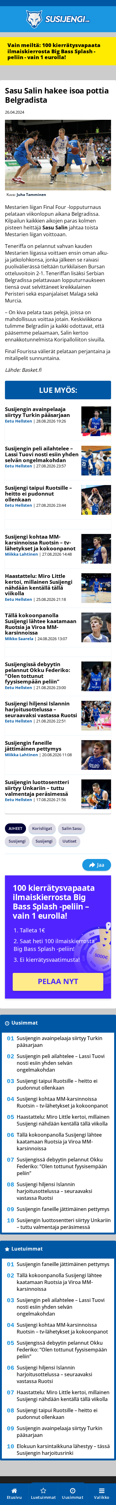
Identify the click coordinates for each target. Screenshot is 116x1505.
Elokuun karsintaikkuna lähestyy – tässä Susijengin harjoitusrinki (63, 1449)
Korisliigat (42, 828)
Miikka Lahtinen (21, 554)
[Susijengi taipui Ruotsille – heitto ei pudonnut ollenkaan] (96, 500)
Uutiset (69, 841)
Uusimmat (24, 1022)
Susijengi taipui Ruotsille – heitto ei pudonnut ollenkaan (38, 493)
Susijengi (17, 841)
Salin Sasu (71, 828)
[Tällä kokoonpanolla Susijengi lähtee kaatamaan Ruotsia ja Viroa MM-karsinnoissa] (96, 627)
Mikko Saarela (19, 638)
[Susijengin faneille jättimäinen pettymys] (96, 755)
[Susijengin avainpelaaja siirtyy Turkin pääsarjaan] (96, 421)
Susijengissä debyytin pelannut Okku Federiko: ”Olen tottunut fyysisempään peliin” (37, 673)
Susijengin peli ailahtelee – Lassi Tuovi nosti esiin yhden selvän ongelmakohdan (42, 454)
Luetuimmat (27, 1248)
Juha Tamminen (31, 194)
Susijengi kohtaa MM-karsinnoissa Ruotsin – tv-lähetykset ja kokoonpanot (40, 542)
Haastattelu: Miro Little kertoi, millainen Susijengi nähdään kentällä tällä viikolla (38, 584)
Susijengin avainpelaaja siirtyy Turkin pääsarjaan (37, 412)
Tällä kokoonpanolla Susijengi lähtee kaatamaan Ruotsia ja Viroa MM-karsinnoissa (40, 624)
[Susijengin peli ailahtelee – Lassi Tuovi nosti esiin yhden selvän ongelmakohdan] (96, 460)
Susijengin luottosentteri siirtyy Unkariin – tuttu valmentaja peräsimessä (37, 788)
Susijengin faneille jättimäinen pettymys (33, 745)
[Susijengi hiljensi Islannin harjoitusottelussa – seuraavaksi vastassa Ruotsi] (96, 716)
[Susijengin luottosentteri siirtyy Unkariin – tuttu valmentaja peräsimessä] (96, 794)
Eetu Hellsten (18, 421)
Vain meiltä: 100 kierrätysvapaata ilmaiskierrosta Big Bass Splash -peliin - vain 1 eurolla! (54, 51)
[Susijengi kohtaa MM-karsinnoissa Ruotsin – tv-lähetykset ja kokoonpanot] (96, 549)
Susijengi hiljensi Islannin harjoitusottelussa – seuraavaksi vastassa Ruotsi (41, 709)
